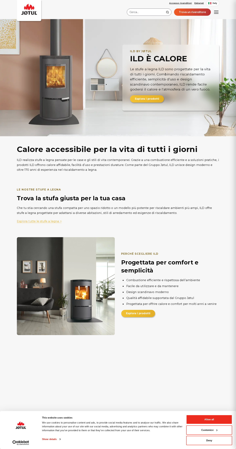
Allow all (209, 419)
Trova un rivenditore (192, 12)
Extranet (199, 3)
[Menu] (216, 12)
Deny (209, 440)
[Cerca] (167, 12)
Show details (49, 439)
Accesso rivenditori (180, 3)
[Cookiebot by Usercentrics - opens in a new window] (21, 442)
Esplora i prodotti (147, 98)
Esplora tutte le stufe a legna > (39, 221)
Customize (207, 430)
